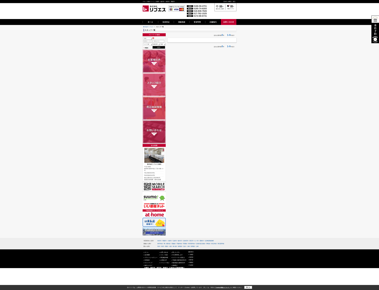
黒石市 (191, 240)
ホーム (146, 252)
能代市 (180, 240)
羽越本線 (179, 243)
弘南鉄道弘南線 (200, 243)
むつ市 (196, 240)
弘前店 (191, 265)
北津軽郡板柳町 (209, 240)
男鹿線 (185, 243)
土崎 (197, 246)
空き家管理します (177, 255)
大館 (170, 246)
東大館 (175, 246)
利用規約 (147, 260)
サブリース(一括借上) (178, 257)
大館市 (170, 240)
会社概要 (147, 255)
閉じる (248, 287)
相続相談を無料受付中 (178, 262)
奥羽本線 (160, 243)
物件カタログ (148, 265)
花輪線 (173, 243)
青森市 (164, 240)
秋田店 (191, 257)
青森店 (191, 262)
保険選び (174, 265)
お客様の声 (163, 260)
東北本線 (213, 243)
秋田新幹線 (191, 243)
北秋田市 (185, 240)
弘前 (184, 246)
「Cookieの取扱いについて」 (222, 287)
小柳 (188, 246)
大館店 (191, 254)
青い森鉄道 (167, 243)
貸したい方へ (176, 252)
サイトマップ (148, 262)
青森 (166, 246)
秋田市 (159, 240)
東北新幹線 (221, 243)
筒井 (158, 246)
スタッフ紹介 (164, 255)
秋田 (162, 246)
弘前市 (175, 240)
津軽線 (208, 243)
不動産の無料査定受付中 (179, 260)
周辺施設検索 (164, 257)
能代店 (191, 260)
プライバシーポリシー (151, 257)
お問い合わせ (164, 252)
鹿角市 (202, 240)
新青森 (193, 246)
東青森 (180, 246)
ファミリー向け (164, 262)
